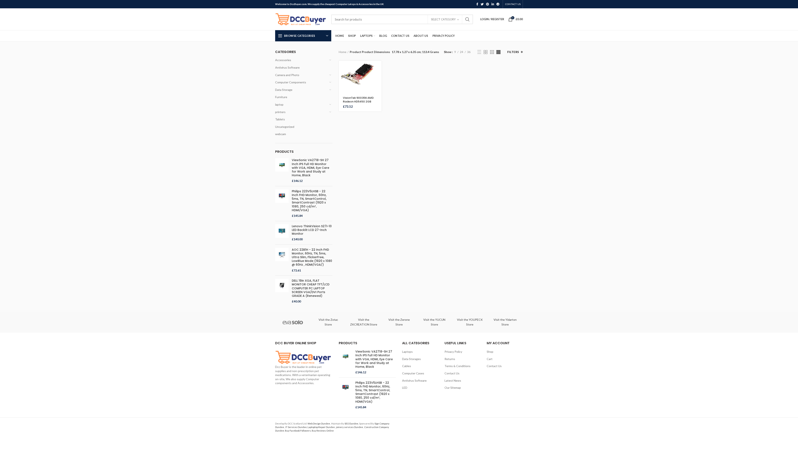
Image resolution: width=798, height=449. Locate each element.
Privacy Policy (453, 351)
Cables (406, 366)
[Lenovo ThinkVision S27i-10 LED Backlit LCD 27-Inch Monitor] (282, 232)
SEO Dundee (351, 423)
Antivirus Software (287, 67)
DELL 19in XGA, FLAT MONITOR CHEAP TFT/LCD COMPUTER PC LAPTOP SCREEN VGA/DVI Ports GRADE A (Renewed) (310, 288)
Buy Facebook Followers (298, 430)
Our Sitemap (453, 387)
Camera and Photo (287, 75)
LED (404, 387)
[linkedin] (492, 4)
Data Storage (283, 89)
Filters (513, 52)
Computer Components (290, 82)
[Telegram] (498, 4)
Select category (443, 19)
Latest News (453, 380)
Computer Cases (413, 373)
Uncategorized (284, 126)
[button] (378, 67)
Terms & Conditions (457, 366)
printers (280, 112)
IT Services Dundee (296, 427)
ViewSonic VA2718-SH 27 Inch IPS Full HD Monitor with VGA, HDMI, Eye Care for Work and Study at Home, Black (310, 167)
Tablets (280, 119)
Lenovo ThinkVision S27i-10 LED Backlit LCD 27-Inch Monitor (312, 230)
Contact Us (452, 373)
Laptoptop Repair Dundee (321, 427)
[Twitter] (482, 4)
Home (342, 52)
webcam (280, 134)
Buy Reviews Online (323, 430)
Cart (490, 359)
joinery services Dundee (349, 427)
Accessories (283, 60)
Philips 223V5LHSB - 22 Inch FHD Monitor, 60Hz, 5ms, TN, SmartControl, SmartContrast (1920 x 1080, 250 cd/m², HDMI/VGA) (309, 200)
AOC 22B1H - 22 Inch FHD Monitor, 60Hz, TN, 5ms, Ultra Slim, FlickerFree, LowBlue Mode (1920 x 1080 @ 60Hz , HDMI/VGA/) (312, 257)
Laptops (407, 351)
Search (467, 19)
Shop (490, 351)
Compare (378, 86)
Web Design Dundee (319, 423)
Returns (450, 359)
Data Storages (411, 359)
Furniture (281, 97)
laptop (279, 104)
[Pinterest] (487, 4)
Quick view (378, 76)
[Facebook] (477, 4)
